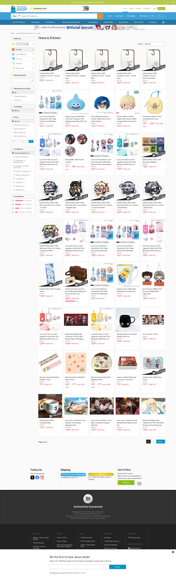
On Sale (19, 49)
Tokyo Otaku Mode (86, 8)
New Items (119, 16)
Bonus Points (123, 22)
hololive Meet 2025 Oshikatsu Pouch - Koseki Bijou (100, 75)
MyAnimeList (136, 548)
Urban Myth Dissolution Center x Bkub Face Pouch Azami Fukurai (101, 118)
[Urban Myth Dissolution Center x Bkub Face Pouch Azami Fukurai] (102, 102)
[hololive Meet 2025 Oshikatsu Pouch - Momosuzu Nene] (153, 59)
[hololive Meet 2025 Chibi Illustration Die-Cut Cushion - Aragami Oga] (76, 188)
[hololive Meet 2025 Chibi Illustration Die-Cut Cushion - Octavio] (50, 188)
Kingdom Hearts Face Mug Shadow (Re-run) (127, 335)
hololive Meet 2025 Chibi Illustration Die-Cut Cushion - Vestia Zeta (153, 205)
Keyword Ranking (110, 545)
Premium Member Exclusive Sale (22, 44)
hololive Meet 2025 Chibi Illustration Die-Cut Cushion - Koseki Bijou (127, 205)
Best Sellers (131, 16)
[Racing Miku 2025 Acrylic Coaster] (76, 145)
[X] (32, 477)
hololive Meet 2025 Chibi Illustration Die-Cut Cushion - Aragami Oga (75, 205)
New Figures (35, 22)
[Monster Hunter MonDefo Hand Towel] (76, 363)
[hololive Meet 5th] (88, 27)
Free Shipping (92, 22)
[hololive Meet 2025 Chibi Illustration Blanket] (153, 145)
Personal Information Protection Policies (65, 545)
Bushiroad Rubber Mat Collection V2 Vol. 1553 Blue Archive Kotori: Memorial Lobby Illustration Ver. (153, 422)
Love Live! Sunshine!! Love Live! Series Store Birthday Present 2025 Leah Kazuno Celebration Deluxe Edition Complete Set (101, 162)
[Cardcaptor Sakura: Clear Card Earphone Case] (153, 102)
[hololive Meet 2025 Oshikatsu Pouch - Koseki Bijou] (102, 59)
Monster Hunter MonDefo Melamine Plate (101, 378)
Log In (155, 8)
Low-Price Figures (19, 22)
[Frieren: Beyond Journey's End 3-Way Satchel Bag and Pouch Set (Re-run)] (76, 275)
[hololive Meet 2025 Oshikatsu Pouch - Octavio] (50, 59)
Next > (160, 441)
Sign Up (161, 8)
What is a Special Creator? (110, 549)
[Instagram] (42, 477)
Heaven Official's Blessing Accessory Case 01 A (126, 378)
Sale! (109, 16)
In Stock (19, 59)
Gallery (138, 8)
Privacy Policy (62, 541)
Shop (125, 8)
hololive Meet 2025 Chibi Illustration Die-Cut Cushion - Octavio (50, 205)
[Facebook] (37, 477)
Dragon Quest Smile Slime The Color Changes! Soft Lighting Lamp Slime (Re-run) (75, 118)
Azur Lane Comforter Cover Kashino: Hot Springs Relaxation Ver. (75, 422)
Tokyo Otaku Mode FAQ (87, 545)
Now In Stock (138, 22)
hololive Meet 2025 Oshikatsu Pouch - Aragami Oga (75, 75)
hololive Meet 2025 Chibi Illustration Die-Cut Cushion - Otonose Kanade (101, 205)
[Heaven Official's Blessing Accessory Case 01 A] (127, 363)
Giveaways (153, 22)
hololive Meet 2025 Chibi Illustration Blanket (152, 160)
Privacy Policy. (81, 573)
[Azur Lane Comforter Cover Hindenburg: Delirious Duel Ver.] (127, 406)
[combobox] (59, 16)
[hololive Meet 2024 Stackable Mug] (50, 406)
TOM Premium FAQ (87, 541)
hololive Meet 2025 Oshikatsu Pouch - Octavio (50, 74)
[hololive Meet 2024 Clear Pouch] (153, 363)
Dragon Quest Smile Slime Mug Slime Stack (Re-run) (126, 290)
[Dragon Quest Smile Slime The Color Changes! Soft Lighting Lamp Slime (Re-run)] (76, 102)
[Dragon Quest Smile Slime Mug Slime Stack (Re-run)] (127, 275)
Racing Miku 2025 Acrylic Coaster (74, 160)
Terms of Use (62, 538)
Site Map (107, 538)
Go (31, 141)
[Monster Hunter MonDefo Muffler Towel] (50, 363)
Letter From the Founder (39, 547)
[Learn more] (27, 45)
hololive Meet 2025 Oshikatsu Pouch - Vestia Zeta (126, 75)
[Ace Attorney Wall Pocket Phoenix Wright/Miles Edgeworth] (153, 275)
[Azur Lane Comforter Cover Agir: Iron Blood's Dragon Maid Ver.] (102, 406)
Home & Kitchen (49, 38)
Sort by (140, 44)
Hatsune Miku (108, 22)
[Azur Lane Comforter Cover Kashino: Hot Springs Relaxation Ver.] (76, 406)
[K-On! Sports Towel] (153, 320)
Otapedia (146, 8)
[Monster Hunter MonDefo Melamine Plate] (102, 363)
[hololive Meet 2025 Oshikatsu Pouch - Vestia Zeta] (127, 59)
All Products (144, 16)
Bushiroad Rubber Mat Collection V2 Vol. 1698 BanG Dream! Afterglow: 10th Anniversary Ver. (74, 336)
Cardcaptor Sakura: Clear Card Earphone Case (152, 117)
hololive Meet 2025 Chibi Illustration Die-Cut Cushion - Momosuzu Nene (50, 248)
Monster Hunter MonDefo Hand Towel (75, 378)
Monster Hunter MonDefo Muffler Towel (49, 378)
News (131, 8)
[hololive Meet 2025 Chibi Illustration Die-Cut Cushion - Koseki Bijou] (127, 188)
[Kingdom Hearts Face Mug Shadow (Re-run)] (127, 320)
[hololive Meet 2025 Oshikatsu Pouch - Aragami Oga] (76, 59)
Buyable (19, 63)
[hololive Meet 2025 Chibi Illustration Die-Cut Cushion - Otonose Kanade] (102, 188)
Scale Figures (50, 22)
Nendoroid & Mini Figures (71, 22)
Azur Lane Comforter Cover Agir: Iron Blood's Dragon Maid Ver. (101, 422)
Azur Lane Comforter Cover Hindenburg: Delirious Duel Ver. (127, 422)
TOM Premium (38, 543)
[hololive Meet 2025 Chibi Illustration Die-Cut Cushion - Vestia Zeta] (153, 188)
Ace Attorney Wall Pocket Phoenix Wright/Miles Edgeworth (152, 291)
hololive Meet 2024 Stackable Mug (47, 421)
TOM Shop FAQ (86, 538)
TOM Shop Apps (134, 538)
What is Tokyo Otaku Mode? (41, 538)
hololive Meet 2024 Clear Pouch (152, 378)
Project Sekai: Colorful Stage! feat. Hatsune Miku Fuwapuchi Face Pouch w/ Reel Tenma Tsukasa (126, 118)
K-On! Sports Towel (150, 334)
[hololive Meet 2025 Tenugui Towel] (50, 275)
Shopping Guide (40, 8)
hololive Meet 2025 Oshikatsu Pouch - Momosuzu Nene (150, 75)
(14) (77, 301)
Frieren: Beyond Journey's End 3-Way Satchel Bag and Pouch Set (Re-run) (75, 291)
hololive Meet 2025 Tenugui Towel (50, 290)
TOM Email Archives (111, 541)
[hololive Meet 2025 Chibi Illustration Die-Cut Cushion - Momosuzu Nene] (50, 231)
